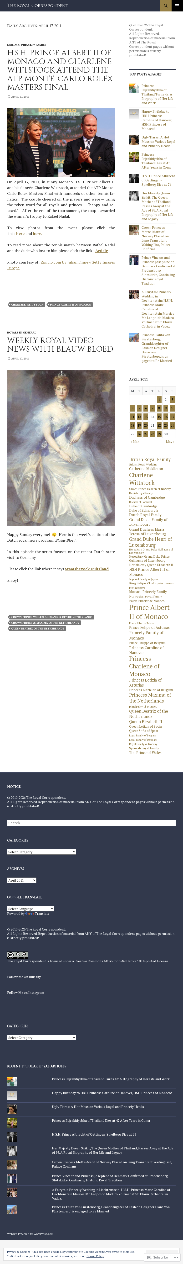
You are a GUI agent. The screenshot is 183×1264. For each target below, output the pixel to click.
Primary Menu (177, 5)
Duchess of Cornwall (140, 502)
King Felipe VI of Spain (146, 583)
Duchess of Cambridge (147, 497)
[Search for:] (91, 823)
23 (166, 425)
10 (172, 408)
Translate (42, 913)
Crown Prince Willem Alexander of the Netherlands (51, 617)
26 (139, 434)
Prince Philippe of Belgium (147, 643)
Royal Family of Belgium (142, 735)
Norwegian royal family (145, 596)
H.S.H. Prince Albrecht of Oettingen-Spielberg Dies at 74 (158, 180)
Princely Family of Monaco (146, 635)
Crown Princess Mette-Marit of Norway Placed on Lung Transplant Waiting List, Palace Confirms (156, 238)
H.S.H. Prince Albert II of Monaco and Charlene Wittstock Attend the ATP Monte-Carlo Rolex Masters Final (60, 70)
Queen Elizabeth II (145, 721)
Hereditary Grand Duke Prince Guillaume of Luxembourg (149, 558)
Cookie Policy (95, 1256)
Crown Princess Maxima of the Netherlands (45, 622)
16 (166, 416)
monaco (169, 583)
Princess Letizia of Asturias (145, 683)
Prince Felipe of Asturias (149, 627)
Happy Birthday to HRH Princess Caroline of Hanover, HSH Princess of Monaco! (157, 120)
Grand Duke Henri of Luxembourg (150, 542)
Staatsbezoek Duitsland (87, 568)
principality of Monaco (143, 706)
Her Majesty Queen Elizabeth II (151, 565)
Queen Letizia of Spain (145, 726)
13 (145, 416)
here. (37, 233)
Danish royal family (141, 493)
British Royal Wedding (143, 464)
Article (101, 250)
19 (139, 425)
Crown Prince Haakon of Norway (150, 489)
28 (152, 434)
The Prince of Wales (145, 752)
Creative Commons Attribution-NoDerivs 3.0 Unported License (121, 961)
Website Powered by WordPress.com (30, 1234)
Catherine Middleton (146, 468)
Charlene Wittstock (27, 304)
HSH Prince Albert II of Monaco (149, 572)
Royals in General (21, 332)
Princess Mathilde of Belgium (151, 690)
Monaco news (137, 587)
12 (139, 416)
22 (159, 425)
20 (145, 425)
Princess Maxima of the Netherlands (150, 698)
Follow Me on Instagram (25, 992)
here (20, 233)
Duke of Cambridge (143, 506)
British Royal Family (150, 459)
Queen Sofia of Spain (143, 731)
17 (172, 416)
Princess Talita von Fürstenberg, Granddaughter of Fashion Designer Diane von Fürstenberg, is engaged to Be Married (157, 348)
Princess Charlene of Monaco (144, 666)
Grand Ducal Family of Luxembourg (148, 522)
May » (170, 441)
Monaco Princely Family (26, 45)
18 (132, 425)
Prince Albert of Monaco (142, 623)
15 (159, 416)
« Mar (134, 441)
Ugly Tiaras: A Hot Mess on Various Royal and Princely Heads (158, 141)
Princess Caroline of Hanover (146, 650)
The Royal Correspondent (37, 6)
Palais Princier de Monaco (147, 601)
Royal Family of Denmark (143, 739)
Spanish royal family (144, 748)
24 (172, 425)
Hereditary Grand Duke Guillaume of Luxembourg (151, 551)
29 (159, 434)
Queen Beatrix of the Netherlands (37, 628)
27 (145, 434)
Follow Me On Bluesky (24, 976)
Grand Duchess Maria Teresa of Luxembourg (147, 531)
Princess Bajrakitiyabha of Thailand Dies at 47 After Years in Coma (156, 160)
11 (132, 416)
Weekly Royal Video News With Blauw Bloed (60, 344)
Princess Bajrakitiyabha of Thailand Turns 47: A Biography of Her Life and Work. (157, 94)
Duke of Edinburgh (143, 510)
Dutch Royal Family (145, 515)
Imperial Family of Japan (143, 579)
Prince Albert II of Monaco (70, 304)
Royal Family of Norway (143, 744)
